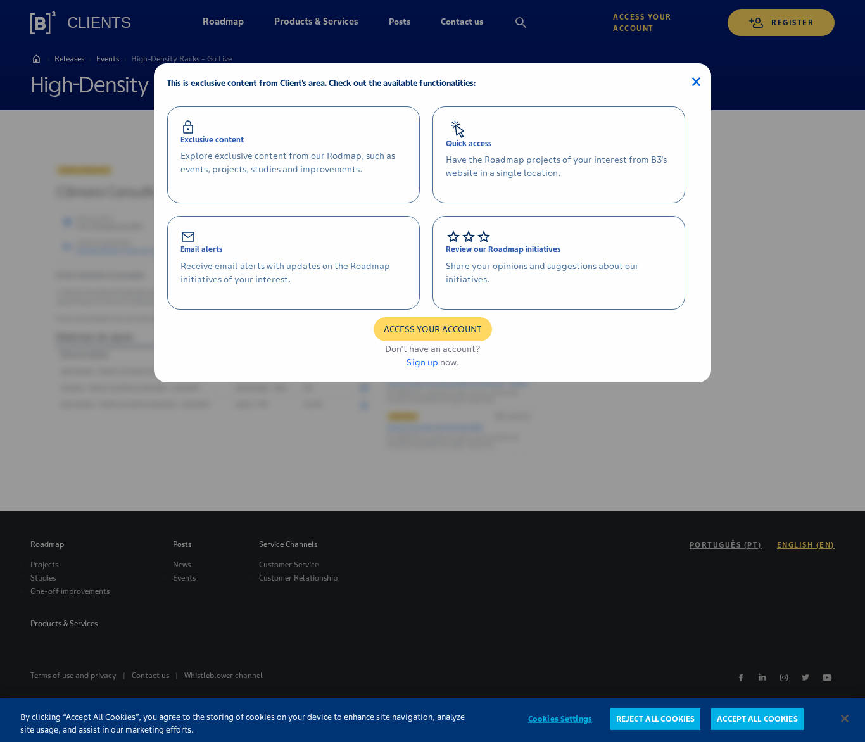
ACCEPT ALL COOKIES (757, 719)
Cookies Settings (560, 719)
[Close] (845, 719)
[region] (432, 720)
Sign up (422, 362)
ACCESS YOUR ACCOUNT (433, 329)
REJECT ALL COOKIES (655, 719)
